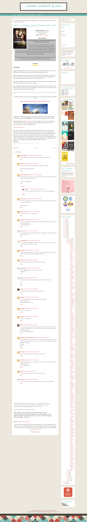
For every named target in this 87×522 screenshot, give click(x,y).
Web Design (57, 511)
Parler (66, 67)
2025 (66, 220)
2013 (66, 237)
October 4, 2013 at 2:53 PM (32, 379)
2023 (66, 222)
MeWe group (65, 52)
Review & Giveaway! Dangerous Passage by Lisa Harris (34, 25)
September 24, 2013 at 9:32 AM (33, 211)
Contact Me (39, 14)
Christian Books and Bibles (19, 22)
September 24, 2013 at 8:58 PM (30, 289)
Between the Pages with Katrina (27, 337)
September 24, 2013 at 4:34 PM (32, 250)
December (70, 238)
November (70, 240)
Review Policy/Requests (29, 14)
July (68, 472)
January (69, 480)
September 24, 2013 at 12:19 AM (35, 155)
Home (14, 14)
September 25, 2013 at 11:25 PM (31, 316)
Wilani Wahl (22, 211)
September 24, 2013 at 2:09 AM (31, 163)
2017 (66, 231)
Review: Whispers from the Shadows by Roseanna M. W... (71, 422)
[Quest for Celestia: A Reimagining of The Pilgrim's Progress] (71, 130)
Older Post (54, 147)
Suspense (37, 143)
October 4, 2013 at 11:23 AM (30, 371)
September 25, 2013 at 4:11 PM (31, 308)
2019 (66, 228)
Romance (33, 143)
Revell (26, 143)
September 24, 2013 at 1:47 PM (33, 240)
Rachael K (22, 250)
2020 (66, 227)
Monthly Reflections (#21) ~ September (71, 247)
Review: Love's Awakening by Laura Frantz (71, 294)
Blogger (38, 432)
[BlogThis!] (15, 141)
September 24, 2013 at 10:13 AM (30, 230)
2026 (66, 218)
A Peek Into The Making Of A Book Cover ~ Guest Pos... (71, 338)
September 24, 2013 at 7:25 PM (31, 277)
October (69, 241)
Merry (21, 289)
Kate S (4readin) (23, 174)
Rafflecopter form (29, 121)
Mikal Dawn (22, 379)
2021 (66, 225)
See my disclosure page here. (35, 429)
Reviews (29, 143)
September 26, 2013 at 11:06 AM (30, 324)
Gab (71, 67)
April (68, 476)
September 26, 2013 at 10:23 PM (42, 337)
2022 (66, 224)
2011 (65, 483)
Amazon (41, 35)
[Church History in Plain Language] (71, 150)
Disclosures (19, 14)
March (69, 477)
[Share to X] (16, 141)
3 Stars (18, 143)
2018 (66, 230)
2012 (66, 481)
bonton (22, 163)
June (68, 473)
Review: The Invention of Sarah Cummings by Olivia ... (71, 363)
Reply (21, 159)
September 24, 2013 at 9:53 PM (32, 297)
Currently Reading (68, 99)
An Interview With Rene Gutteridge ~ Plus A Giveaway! (71, 330)
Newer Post (16, 147)
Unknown (22, 219)
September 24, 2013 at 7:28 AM (35, 174)
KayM (21, 324)
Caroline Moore (34, 511)
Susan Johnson (23, 198)
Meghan (22, 316)
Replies (23, 186)
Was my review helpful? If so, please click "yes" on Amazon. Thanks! (35, 101)
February (69, 479)
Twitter (72, 52)
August (69, 470)
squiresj (22, 371)
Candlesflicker (23, 240)
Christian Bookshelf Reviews (43, 6)
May (68, 474)
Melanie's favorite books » (70, 163)
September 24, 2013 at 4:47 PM (31, 260)
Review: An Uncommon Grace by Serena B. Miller (71, 287)
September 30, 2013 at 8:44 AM (32, 360)
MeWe (68, 67)
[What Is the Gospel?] (71, 139)
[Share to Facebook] (17, 141)
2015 (66, 234)
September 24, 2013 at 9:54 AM (32, 219)
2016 (66, 232)
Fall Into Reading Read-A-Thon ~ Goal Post (71, 324)
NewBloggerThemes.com (49, 511)
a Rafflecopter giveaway (18, 127)
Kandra (21, 260)
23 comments (36, 26)
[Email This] (13, 141)
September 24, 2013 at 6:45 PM (37, 189)
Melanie (27, 189)
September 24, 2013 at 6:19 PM (33, 268)
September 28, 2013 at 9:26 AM (32, 351)
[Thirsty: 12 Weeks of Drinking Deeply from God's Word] (65, 130)
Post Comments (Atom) (24, 421)
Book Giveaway (22, 143)
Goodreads (46, 35)
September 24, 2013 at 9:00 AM (34, 198)
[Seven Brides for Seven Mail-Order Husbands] (65, 109)
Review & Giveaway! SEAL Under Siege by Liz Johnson (71, 259)
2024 (66, 221)
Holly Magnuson (23, 155)
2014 (66, 235)
